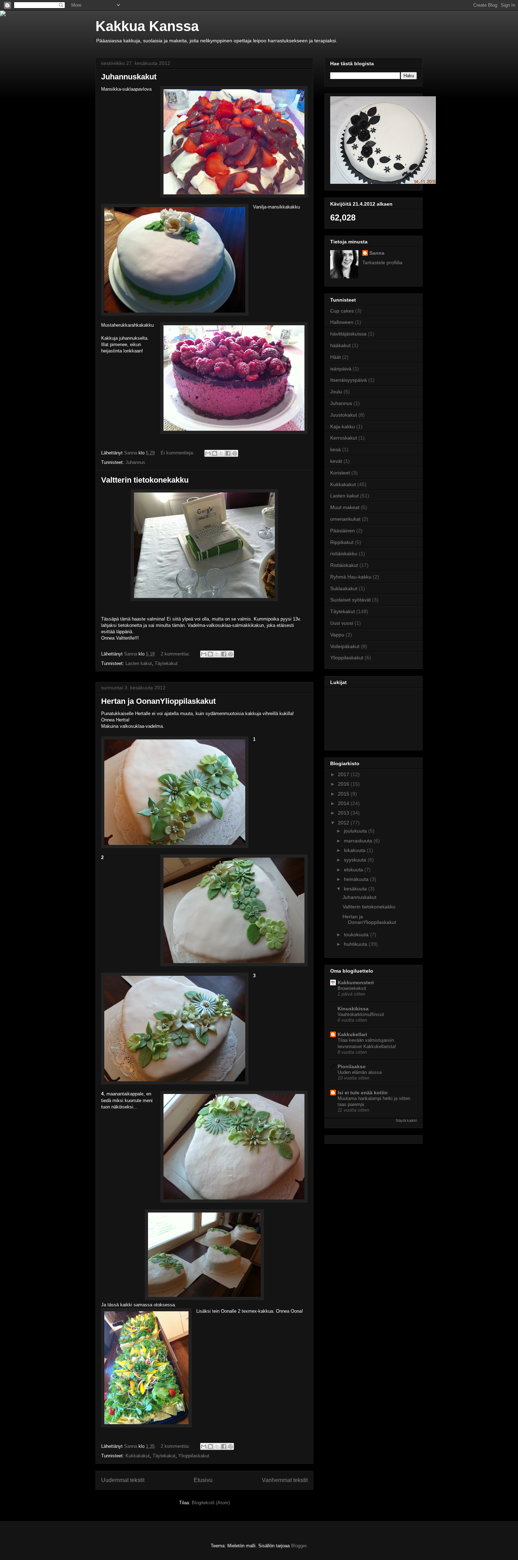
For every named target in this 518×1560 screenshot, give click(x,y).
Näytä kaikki (406, 1120)
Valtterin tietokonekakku (145, 480)
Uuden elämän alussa (360, 1072)
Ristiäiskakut (344, 565)
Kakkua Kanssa (147, 26)
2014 (344, 803)
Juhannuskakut (128, 76)
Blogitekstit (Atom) (211, 1502)
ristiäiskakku (343, 553)
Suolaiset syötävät (350, 600)
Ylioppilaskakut (193, 1455)
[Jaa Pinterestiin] (234, 453)
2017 (344, 774)
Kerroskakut (343, 438)
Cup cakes (342, 311)
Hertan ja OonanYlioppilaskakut (158, 701)
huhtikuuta (356, 944)
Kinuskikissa (353, 1008)
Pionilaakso (352, 1066)
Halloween (341, 322)
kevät (336, 461)
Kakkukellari (352, 1034)
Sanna (376, 253)
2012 (344, 823)
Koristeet (340, 473)
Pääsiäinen (342, 530)
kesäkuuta (356, 888)
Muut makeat (344, 507)
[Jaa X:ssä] (221, 453)
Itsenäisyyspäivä (348, 380)
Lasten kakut (138, 663)
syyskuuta (356, 860)
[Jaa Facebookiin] (228, 453)
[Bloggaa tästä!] (214, 453)
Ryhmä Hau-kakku (350, 577)
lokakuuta (355, 850)
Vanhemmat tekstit (285, 1480)
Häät (335, 357)
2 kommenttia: (176, 654)
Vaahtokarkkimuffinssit (361, 1014)
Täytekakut (166, 663)
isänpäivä (340, 368)
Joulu (336, 391)
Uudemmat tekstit (122, 1480)
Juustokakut (343, 415)
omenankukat (345, 519)
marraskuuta (359, 841)
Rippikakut (341, 542)
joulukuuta (356, 831)
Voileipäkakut (344, 646)
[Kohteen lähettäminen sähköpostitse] (207, 453)
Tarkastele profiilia (382, 262)
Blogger (298, 1545)
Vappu (337, 634)
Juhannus (135, 462)
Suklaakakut (343, 588)
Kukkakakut (137, 1455)
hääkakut (340, 345)
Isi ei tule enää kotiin (363, 1092)
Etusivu (203, 1480)
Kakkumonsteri (356, 982)
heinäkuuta (357, 879)
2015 (344, 794)
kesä (335, 449)
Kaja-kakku (342, 426)
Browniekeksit (352, 988)
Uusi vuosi (341, 623)
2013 (344, 813)
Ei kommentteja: (178, 452)
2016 (344, 784)
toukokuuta (357, 934)
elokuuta (354, 869)
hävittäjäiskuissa (348, 334)
